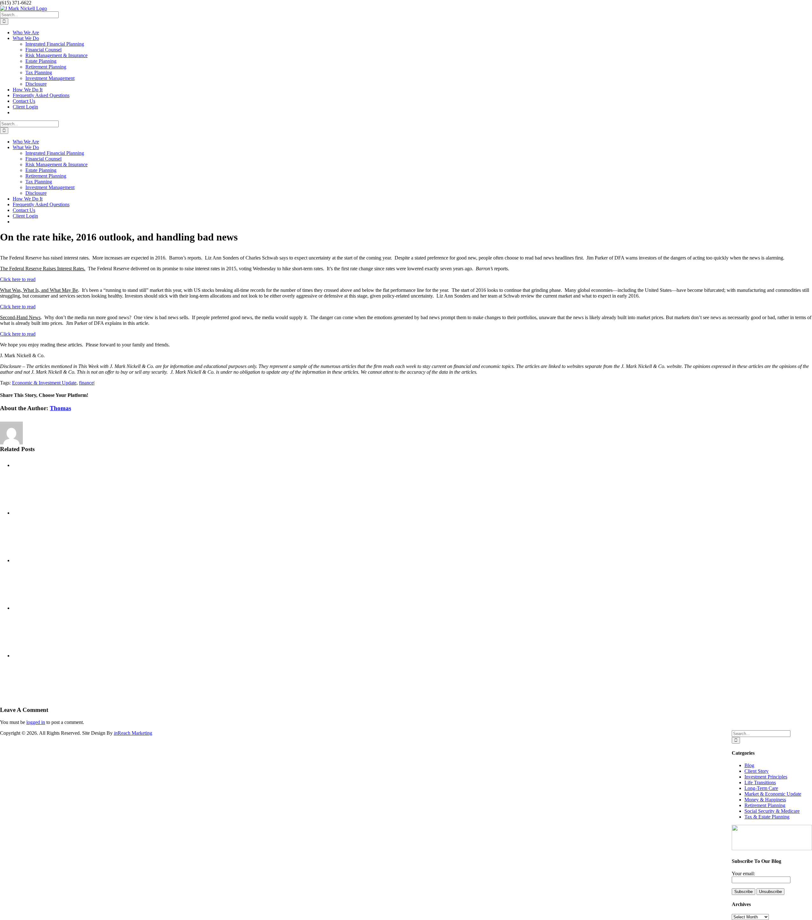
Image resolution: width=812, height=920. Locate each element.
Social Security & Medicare (772, 811)
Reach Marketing (133, 733)
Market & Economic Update (772, 794)
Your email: (743, 873)
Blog (749, 765)
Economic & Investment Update (44, 382)
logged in (35, 722)
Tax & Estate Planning (766, 816)
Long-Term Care (761, 788)
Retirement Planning (764, 805)
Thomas (60, 408)
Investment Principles (765, 776)
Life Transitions (760, 782)
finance (86, 382)
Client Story (756, 771)
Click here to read (18, 279)
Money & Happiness (765, 799)
